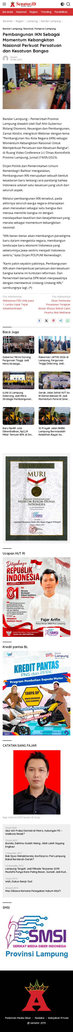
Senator (14, 57)
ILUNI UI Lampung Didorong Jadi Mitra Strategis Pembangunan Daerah (17, 396)
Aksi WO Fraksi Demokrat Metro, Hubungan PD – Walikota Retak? (34, 832)
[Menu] (5, 4)
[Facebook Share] (39, 320)
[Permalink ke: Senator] (5, 58)
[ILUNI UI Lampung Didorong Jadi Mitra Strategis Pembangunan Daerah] (18, 380)
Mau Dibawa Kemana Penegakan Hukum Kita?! (33, 891)
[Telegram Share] (60, 320)
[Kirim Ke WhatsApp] (67, 320)
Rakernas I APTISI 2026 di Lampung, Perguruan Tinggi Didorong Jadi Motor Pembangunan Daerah (53, 360)
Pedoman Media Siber (18, 1018)
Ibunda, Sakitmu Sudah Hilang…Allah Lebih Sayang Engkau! (34, 845)
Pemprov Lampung (45, 28)
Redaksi (39, 1018)
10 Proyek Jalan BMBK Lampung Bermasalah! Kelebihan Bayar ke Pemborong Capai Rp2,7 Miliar (53, 431)
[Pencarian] (68, 4)
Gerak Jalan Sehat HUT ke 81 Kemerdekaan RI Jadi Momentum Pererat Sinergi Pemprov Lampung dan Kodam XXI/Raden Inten (54, 396)
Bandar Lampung (12, 28)
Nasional (28, 28)
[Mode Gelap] (62, 4)
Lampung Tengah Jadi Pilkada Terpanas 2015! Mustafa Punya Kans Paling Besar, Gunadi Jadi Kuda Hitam (36, 870)
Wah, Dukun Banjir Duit (18, 881)
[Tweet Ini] (46, 320)
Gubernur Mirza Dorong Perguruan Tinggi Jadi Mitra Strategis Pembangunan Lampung (17, 360)
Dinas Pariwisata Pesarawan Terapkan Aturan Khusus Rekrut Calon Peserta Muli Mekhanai (54, 304)
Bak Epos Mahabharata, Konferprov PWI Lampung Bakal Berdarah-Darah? (35, 857)
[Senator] (22, 4)
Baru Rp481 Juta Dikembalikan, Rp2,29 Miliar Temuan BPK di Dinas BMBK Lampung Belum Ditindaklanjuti (18, 431)
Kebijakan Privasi (58, 1018)
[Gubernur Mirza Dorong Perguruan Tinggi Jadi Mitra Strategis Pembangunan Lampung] (18, 345)
